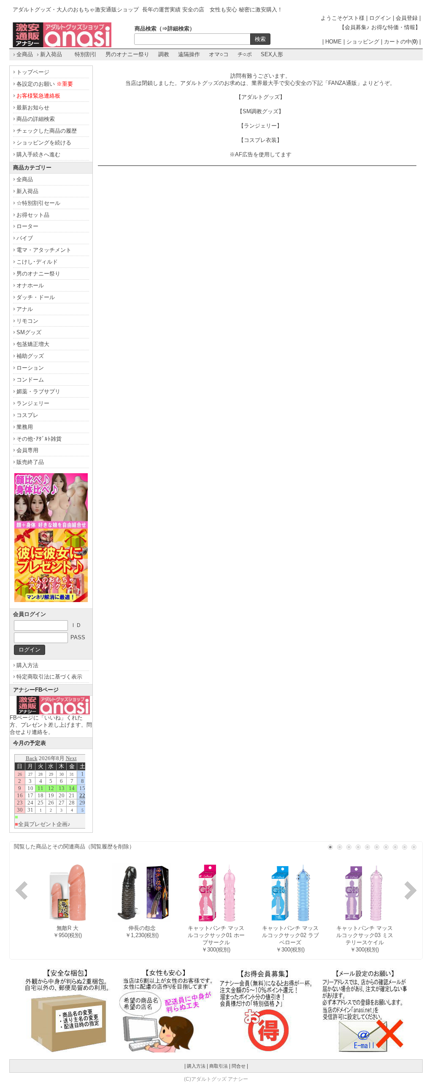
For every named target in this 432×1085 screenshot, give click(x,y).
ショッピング (362, 41)
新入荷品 (51, 54)
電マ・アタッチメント (43, 250)
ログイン (380, 18)
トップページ (32, 72)
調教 (163, 54)
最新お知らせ (32, 107)
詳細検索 (178, 28)
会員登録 (407, 18)
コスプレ (27, 415)
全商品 (24, 54)
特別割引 (86, 54)
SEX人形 (272, 54)
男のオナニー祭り (127, 54)
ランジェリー (32, 403)
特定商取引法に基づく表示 (49, 676)
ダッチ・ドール (35, 297)
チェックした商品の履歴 (46, 131)
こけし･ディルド (37, 262)
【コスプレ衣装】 (260, 140)
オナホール (30, 285)
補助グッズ (30, 356)
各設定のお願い (44, 84)
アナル (24, 309)
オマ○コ (219, 54)
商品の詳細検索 (35, 119)
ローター (27, 226)
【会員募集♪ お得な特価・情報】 (380, 27)
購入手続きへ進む (38, 154)
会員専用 (27, 450)
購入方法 (27, 665)
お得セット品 (32, 215)
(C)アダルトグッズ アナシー (216, 1079)
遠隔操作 (189, 54)
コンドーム (30, 379)
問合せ (239, 1066)
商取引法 (218, 1066)
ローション (30, 368)
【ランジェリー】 (260, 126)
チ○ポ (245, 54)
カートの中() (401, 41)
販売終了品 (30, 462)
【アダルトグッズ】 (260, 97)
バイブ (24, 238)
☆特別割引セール (38, 203)
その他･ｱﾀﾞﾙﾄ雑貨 (39, 439)
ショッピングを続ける (43, 142)
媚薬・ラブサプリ (38, 391)
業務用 (24, 427)
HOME (333, 41)
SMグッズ (28, 332)
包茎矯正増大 (32, 344)
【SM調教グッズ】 (260, 111)
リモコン (27, 321)
